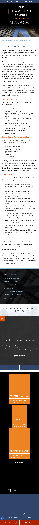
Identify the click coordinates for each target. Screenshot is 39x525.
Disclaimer (16, 517)
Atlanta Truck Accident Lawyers (10, 40)
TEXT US (29, 522)
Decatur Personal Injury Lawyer (27, 40)
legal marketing (16, 514)
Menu (30, 1)
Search (21, 1)
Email (16, 1)
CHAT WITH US (10, 522)
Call (12, 1)
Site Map (10, 517)
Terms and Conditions (25, 517)
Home (7, 1)
